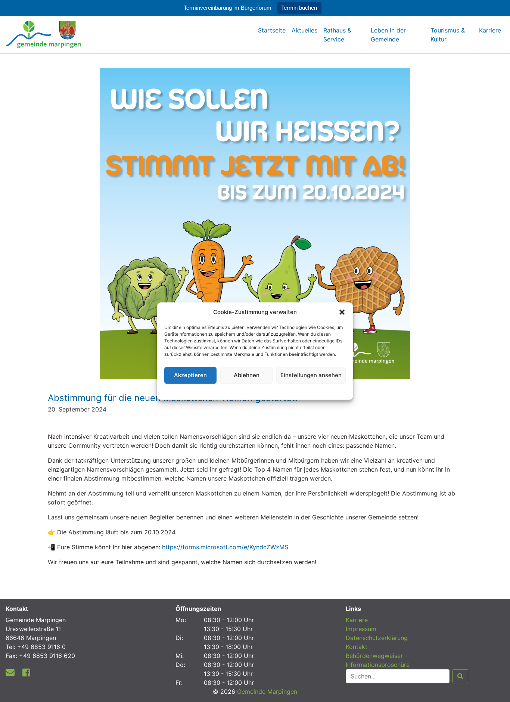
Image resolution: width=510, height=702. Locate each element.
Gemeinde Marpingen (267, 691)
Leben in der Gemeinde (388, 35)
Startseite (272, 30)
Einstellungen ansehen (311, 375)
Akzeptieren (190, 375)
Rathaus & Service (337, 35)
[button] (342, 312)
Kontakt (356, 646)
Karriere (490, 30)
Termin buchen (299, 7)
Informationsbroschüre (378, 664)
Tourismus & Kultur (447, 35)
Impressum (361, 629)
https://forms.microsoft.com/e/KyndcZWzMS (225, 547)
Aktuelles (304, 30)
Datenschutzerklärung (255, 390)
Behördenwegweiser (374, 655)
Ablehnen (246, 375)
